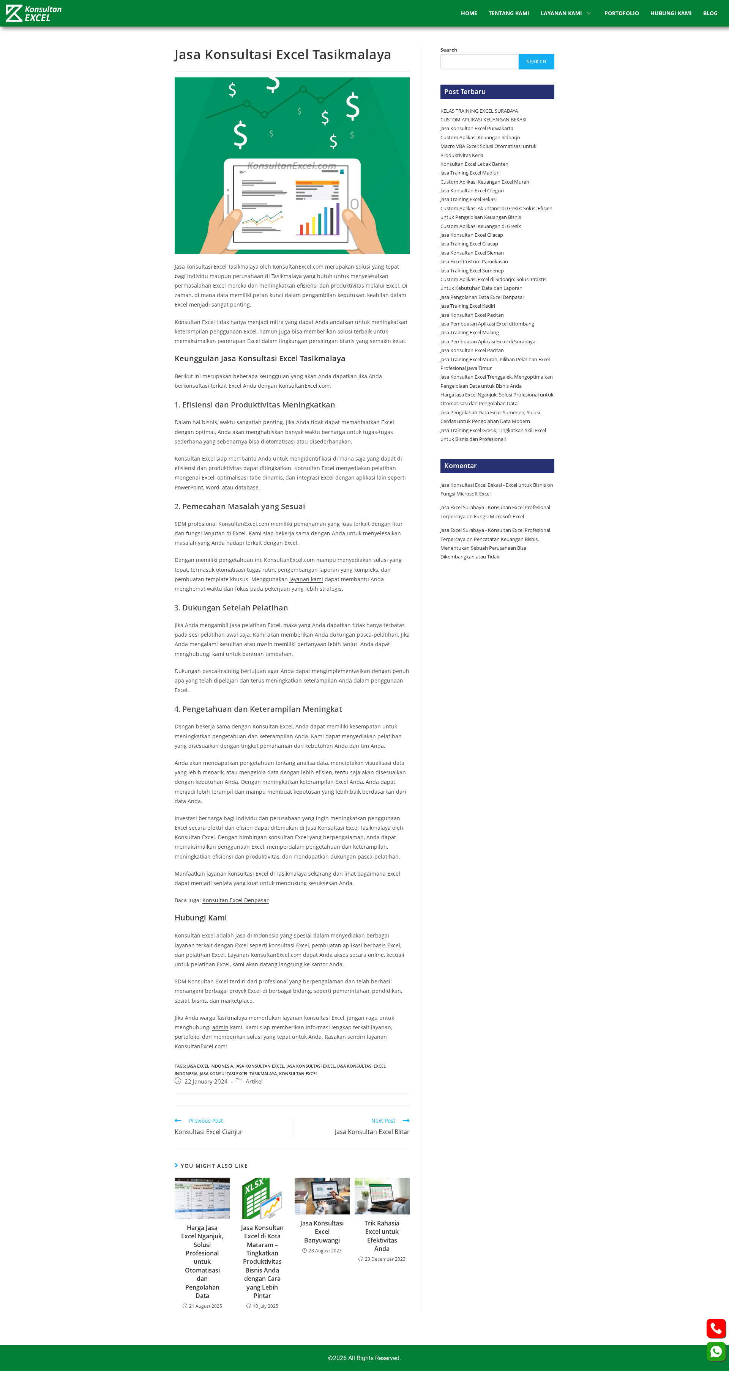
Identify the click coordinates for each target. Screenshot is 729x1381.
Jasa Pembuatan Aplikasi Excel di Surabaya (487, 341)
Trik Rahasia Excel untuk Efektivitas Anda (381, 1236)
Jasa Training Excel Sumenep (472, 270)
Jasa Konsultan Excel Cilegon (472, 190)
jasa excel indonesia (210, 1066)
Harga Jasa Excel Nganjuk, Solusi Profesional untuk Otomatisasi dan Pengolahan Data (202, 1262)
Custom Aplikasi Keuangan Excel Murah (484, 181)
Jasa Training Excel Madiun (470, 172)
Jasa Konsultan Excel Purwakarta (476, 128)
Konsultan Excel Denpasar (235, 900)
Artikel (254, 1081)
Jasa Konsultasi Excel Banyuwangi (322, 1231)
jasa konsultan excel (259, 1066)
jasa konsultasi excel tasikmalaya (238, 1073)
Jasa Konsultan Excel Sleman (472, 252)
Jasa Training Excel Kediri (467, 305)
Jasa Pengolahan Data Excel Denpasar (482, 297)
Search (449, 49)
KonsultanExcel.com (304, 385)
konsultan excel (298, 1073)
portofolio (187, 1036)
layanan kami (306, 579)
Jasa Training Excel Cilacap (469, 243)
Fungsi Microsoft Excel (465, 493)
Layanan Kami (561, 13)
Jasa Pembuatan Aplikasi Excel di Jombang (487, 323)
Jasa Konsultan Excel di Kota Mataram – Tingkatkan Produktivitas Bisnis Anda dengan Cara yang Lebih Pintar (262, 1262)
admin (220, 1027)
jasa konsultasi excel (310, 1066)
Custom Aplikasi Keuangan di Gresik (481, 226)
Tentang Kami (509, 13)
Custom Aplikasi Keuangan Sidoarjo (480, 137)
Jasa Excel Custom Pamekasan (474, 261)
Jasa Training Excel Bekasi (468, 199)
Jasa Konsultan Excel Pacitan (472, 314)
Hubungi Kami (671, 13)
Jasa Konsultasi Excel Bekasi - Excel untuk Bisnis (493, 484)
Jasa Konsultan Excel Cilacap (471, 234)
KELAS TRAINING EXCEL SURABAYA (479, 110)
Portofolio (621, 13)
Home (469, 13)
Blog (710, 13)
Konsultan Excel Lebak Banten (474, 163)
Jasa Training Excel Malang (469, 332)
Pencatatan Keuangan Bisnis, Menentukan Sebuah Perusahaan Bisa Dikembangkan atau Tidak (489, 548)
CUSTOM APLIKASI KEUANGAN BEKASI (483, 119)
